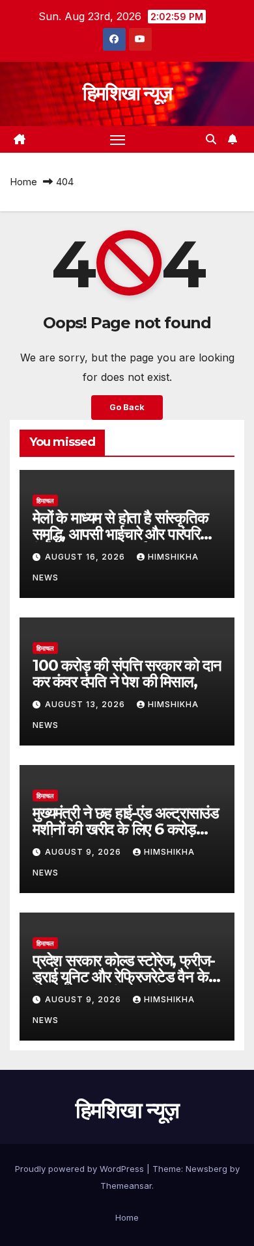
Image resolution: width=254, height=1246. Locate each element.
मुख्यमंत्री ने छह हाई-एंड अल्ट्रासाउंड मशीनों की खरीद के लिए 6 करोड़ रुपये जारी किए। (126, 829)
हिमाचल (45, 500)
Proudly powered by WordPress (81, 1168)
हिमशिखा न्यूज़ (127, 93)
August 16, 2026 (86, 557)
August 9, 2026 (84, 852)
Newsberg (206, 1168)
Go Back (127, 407)
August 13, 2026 (86, 704)
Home (23, 181)
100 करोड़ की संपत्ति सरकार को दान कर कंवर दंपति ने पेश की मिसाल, (127, 673)
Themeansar (126, 1185)
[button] (211, 139)
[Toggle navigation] (118, 140)
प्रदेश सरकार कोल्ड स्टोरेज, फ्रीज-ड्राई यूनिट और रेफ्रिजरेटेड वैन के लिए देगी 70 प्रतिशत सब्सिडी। (124, 976)
